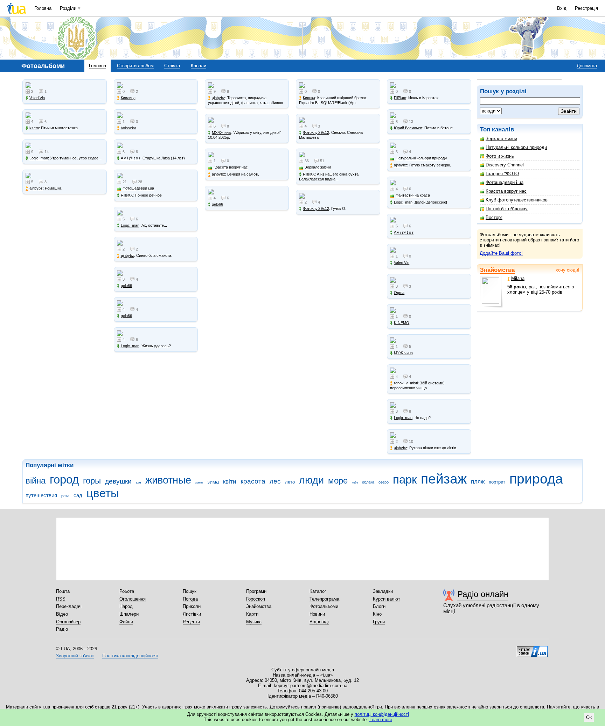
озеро (383, 482)
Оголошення (132, 599)
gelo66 (126, 285)
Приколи (192, 606)
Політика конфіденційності (130, 655)
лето (290, 482)
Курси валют (386, 599)
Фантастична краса (413, 195)
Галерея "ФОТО (502, 173)
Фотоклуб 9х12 (316, 132)
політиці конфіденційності (382, 714)
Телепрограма (324, 599)
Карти (252, 614)
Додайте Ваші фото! (501, 253)
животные (168, 480)
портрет (497, 482)
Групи (379, 621)
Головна (42, 8)
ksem (34, 128)
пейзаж (444, 478)
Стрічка (172, 65)
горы (92, 480)
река (65, 496)
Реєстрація (586, 8)
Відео (62, 614)
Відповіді (319, 621)
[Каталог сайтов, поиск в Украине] (532, 649)
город (64, 479)
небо (355, 482)
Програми (256, 591)
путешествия (41, 495)
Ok (589, 717)
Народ (126, 606)
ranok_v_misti (406, 383)
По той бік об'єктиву (507, 208)
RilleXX (127, 195)
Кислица (128, 98)
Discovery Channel (505, 164)
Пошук (189, 591)
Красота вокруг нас (506, 191)
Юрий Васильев (408, 128)
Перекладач (69, 606)
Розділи (68, 8)
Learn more (380, 719)
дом (138, 482)
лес (275, 481)
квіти (229, 481)
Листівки (192, 614)
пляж (478, 481)
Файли (126, 621)
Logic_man (38, 158)
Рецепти (191, 621)
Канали (198, 65)
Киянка (309, 98)
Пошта (63, 591)
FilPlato (400, 98)
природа (536, 478)
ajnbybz (36, 188)
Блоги (379, 606)
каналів (503, 129)
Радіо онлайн (482, 594)
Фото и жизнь (500, 156)
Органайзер (68, 621)
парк (405, 479)
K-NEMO (401, 323)
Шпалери (129, 614)
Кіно (377, 614)
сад (78, 495)
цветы (102, 493)
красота (253, 481)
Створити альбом (135, 65)
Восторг (494, 217)
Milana (517, 278)
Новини (317, 614)
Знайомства (497, 270)
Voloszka (128, 128)
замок (199, 482)
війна (36, 480)
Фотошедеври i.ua (504, 182)
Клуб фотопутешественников (517, 200)
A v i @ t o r (130, 158)
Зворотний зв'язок (75, 655)
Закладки (383, 591)
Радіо (62, 629)
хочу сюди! (567, 270)
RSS (60, 599)
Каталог (318, 591)
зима (213, 482)
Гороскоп (255, 599)
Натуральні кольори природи (516, 147)
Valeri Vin (37, 98)
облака (368, 482)
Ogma (399, 292)
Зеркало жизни (501, 138)
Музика (254, 621)
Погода (190, 599)
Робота (126, 591)
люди (311, 480)
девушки (118, 481)
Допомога (587, 65)
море (338, 480)
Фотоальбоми (324, 606)
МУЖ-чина (221, 132)
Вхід (561, 8)
